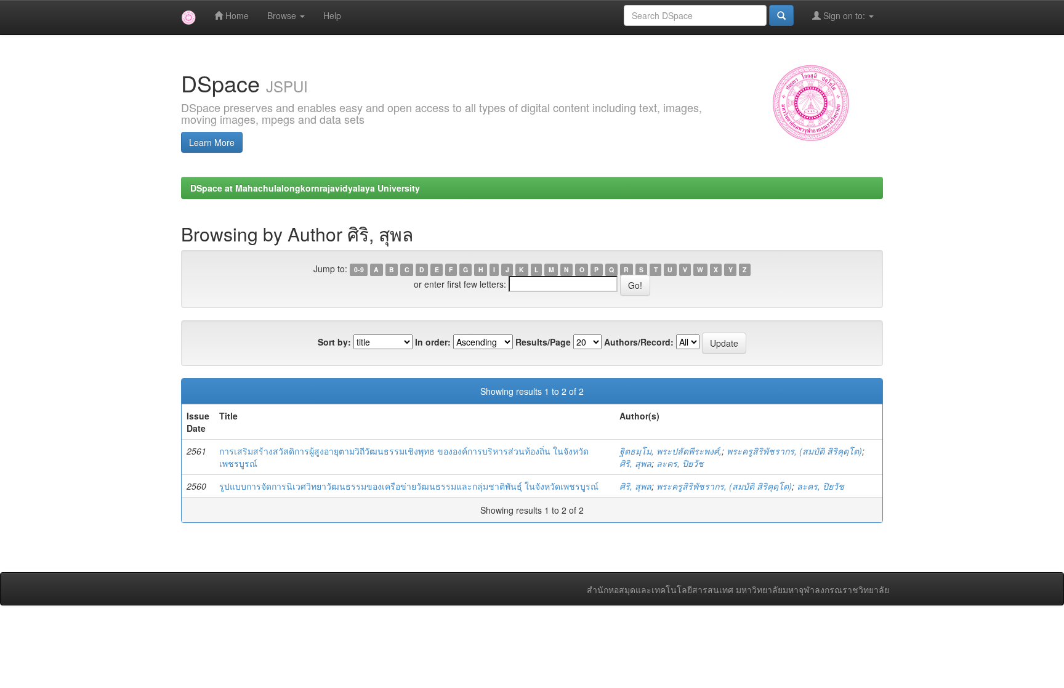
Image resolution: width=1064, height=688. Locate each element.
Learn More (212, 142)
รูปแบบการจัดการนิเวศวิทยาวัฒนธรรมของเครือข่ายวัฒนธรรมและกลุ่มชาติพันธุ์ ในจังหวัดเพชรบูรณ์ (408, 486)
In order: (433, 342)
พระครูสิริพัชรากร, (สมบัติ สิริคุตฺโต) (794, 451)
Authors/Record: (639, 342)
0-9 (359, 269)
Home (236, 15)
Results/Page (543, 342)
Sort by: (334, 342)
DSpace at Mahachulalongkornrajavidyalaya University (305, 188)
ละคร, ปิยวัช (680, 463)
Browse (283, 15)
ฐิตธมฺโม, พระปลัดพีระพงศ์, (670, 451)
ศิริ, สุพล (635, 463)
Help (332, 15)
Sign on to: (844, 15)
